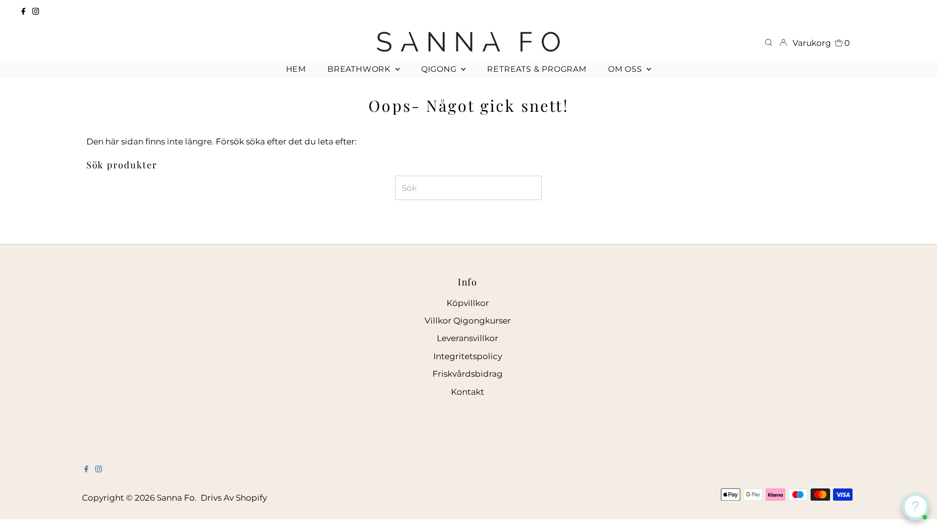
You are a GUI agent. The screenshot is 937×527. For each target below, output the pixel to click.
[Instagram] (35, 11)
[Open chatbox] (915, 506)
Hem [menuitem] (296, 69)
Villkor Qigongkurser (468, 320)
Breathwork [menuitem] (360, 69)
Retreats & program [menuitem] (536, 69)
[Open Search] (768, 43)
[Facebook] (23, 11)
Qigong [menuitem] (440, 69)
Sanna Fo (176, 498)
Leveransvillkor (467, 338)
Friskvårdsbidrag (467, 374)
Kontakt (467, 392)
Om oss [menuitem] (626, 69)
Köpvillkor (468, 303)
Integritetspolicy (467, 356)
